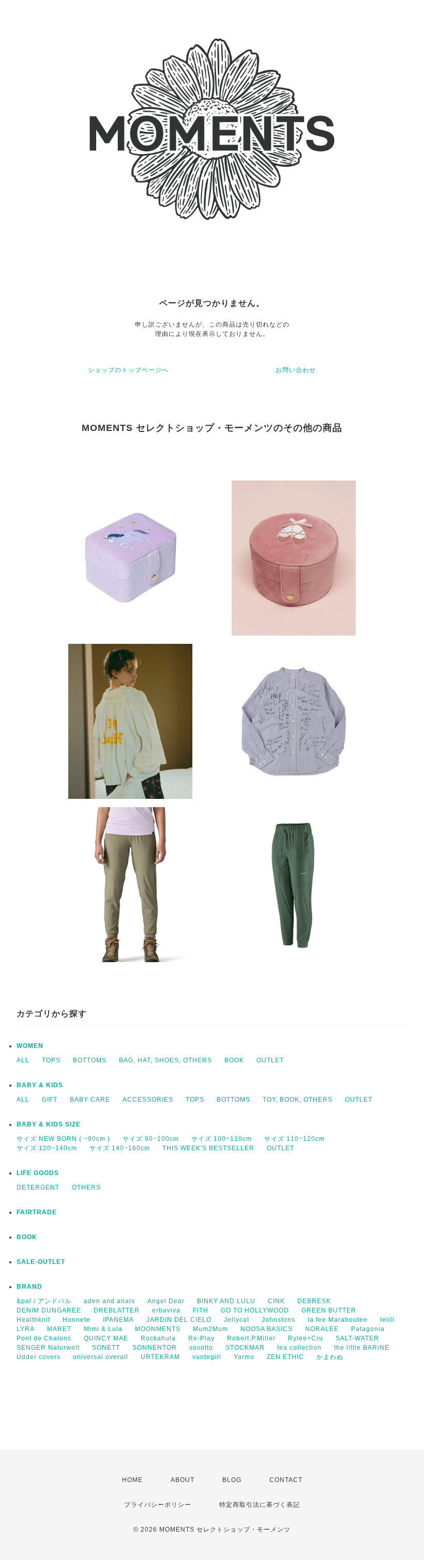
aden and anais (109, 1301)
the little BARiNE (361, 1347)
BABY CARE (90, 1099)
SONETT (106, 1347)
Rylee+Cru (305, 1338)
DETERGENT (38, 1187)
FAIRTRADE (37, 1212)
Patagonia (368, 1329)
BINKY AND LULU (226, 1301)
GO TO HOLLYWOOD (255, 1310)
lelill (387, 1319)
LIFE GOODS (38, 1173)
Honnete (76, 1319)
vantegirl (206, 1357)
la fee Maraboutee (338, 1319)
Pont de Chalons (44, 1338)
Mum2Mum (210, 1329)
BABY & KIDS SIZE (49, 1124)
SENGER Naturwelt (48, 1347)
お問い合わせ (296, 370)
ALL (23, 1060)
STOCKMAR (245, 1347)
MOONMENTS (157, 1329)
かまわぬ (329, 1357)
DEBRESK (314, 1301)
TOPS (51, 1060)
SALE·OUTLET (41, 1261)
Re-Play (201, 1338)
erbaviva (166, 1310)
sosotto (201, 1347)
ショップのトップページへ (128, 370)
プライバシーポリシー (157, 1504)
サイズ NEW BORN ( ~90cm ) (63, 1138)
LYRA (26, 1329)
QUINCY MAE (106, 1338)
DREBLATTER (117, 1310)
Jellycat (236, 1319)
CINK (276, 1301)
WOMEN (30, 1045)
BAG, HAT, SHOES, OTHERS (165, 1060)
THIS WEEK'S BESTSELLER (208, 1148)
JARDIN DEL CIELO (178, 1319)
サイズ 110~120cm (294, 1138)
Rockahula (158, 1338)
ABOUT (182, 1480)
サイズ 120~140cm (47, 1148)
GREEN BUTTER (328, 1310)
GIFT (49, 1099)
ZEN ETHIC (285, 1357)
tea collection (299, 1347)
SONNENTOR (154, 1347)
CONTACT (285, 1480)
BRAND (29, 1286)
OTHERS (86, 1187)
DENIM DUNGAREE (49, 1310)
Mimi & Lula (103, 1329)
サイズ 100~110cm (221, 1138)
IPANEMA (118, 1319)
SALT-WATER (357, 1338)
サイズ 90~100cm (151, 1138)
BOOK (234, 1060)
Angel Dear (166, 1301)
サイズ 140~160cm (119, 1148)
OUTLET (270, 1060)
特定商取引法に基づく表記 (259, 1504)
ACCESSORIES (148, 1099)
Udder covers (38, 1357)
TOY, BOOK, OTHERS (297, 1099)
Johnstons (278, 1319)
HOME (132, 1480)
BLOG (231, 1480)
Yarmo (244, 1357)
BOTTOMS (90, 1060)
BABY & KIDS (40, 1085)
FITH (200, 1310)
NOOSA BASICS (266, 1329)
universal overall (100, 1357)
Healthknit (33, 1319)
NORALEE (322, 1329)
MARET (59, 1329)
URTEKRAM (160, 1357)
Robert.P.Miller (251, 1338)
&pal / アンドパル (44, 1301)
